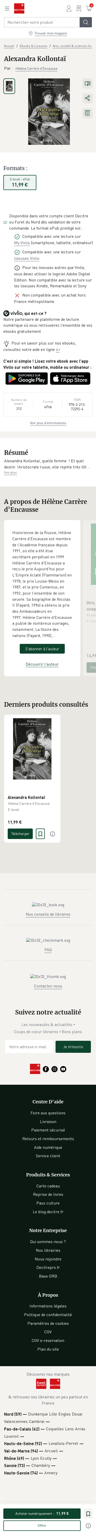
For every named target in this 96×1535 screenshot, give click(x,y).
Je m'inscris (73, 1046)
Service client (48, 1155)
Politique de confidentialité (48, 1314)
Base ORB (48, 1276)
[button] (48, 464)
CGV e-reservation (48, 1340)
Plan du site (48, 1349)
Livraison (48, 1121)
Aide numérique (48, 1147)
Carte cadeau (48, 1185)
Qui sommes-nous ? (48, 1241)
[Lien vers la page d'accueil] (19, 8)
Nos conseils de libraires (48, 914)
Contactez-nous (48, 985)
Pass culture (48, 1203)
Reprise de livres (48, 1194)
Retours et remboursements (48, 1138)
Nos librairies (48, 1250)
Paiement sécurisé (48, 1129)
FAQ (48, 949)
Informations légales (48, 1305)
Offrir (42, 1525)
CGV (48, 1331)
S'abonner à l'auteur (42, 648)
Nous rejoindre (48, 1258)
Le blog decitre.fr (48, 1211)
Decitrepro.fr (48, 1267)
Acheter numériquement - (42, 1513)
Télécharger (20, 833)
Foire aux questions (48, 1112)
